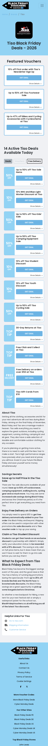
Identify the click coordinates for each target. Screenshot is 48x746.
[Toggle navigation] (42, 5)
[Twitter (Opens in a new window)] (27, 686)
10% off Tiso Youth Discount (26, 284)
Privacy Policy (24, 672)
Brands (14, 14)
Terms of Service (24, 676)
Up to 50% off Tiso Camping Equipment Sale (27, 239)
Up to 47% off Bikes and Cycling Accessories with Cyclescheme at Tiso (24, 119)
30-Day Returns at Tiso (28, 327)
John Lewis (24, 744)
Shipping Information (19, 625)
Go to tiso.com (16, 621)
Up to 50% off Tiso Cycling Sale (26, 306)
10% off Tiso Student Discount (27, 262)
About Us (24, 663)
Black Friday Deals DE (24, 719)
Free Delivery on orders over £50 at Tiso (29, 371)
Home (5, 14)
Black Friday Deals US (24, 724)
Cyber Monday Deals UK (24, 728)
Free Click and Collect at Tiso (28, 348)
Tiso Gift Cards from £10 (27, 393)
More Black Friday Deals (24, 699)
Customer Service (17, 629)
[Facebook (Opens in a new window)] (20, 686)
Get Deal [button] (24, 77)
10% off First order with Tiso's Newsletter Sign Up (24, 70)
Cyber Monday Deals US (24, 732)
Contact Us (24, 668)
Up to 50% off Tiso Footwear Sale (24, 94)
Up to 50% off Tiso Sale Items (28, 171)
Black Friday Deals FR (24, 715)
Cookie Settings (24, 681)
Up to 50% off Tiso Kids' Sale (29, 215)
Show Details (34, 83)
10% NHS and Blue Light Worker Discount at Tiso (29, 193)
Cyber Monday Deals (24, 704)
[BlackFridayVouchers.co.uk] (15, 5)
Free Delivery (34, 161)
